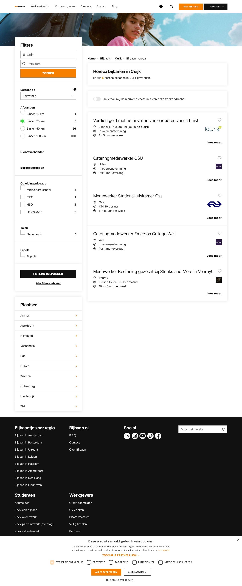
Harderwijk (27, 396)
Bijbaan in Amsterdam (29, 435)
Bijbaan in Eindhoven (28, 485)
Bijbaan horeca (136, 58)
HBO (30, 204)
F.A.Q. (73, 435)
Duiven (24, 366)
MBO (30, 197)
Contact (101, 6)
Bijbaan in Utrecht (26, 449)
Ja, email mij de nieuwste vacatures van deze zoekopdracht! (144, 99)
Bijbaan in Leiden (26, 456)
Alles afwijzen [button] (137, 572)
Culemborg (27, 386)
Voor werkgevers (65, 6)
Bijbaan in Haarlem (27, 463)
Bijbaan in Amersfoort (29, 471)
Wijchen (25, 376)
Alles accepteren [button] (106, 572)
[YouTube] (143, 436)
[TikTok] (151, 436)
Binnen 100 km (36, 136)
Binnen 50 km (36, 128)
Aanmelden (22, 503)
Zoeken (48, 73)
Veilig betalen (78, 524)
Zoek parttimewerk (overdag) (34, 524)
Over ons (86, 6)
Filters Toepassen (48, 274)
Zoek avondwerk (26, 517)
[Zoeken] (171, 6)
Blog (114, 6)
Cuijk (118, 58)
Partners (74, 531)
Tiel (22, 406)
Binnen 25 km (36, 121)
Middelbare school (39, 190)
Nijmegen (26, 335)
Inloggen (215, 6)
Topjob (31, 256)
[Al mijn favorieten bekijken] (160, 6)
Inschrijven (191, 6)
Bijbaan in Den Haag (28, 478)
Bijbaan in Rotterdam (28, 442)
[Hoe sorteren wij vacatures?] (74, 90)
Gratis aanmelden (80, 503)
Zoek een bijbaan (26, 510)
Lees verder (163, 549)
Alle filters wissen (48, 283)
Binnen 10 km (35, 114)
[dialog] (121, 561)
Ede (22, 356)
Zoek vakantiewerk (27, 531)
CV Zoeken (76, 510)
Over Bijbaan (77, 449)
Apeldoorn (27, 325)
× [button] (238, 540)
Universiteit (34, 212)
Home (92, 58)
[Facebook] (159, 436)
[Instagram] (135, 436)
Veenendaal (27, 346)
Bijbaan (105, 58)
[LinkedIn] (128, 436)
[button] (121, 555)
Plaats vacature (79, 517)
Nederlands (34, 234)
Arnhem (25, 315)
